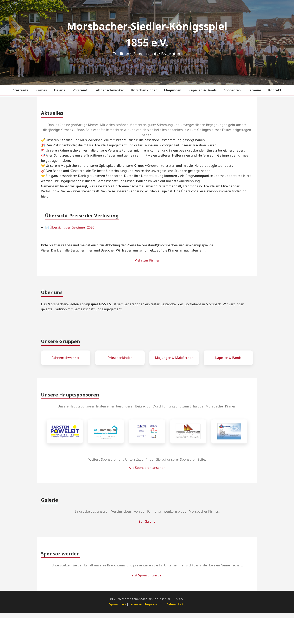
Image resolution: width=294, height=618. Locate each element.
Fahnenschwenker (109, 90)
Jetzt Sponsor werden (147, 575)
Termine (254, 90)
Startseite (20, 90)
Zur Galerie (147, 521)
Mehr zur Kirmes (147, 260)
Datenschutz (175, 604)
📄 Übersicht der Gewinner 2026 (69, 227)
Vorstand (80, 90)
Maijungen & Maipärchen (174, 357)
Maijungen (172, 90)
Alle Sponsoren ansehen (147, 467)
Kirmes (41, 90)
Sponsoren (232, 90)
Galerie (59, 90)
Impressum (153, 604)
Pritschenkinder (144, 90)
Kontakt (274, 90)
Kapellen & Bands (203, 90)
